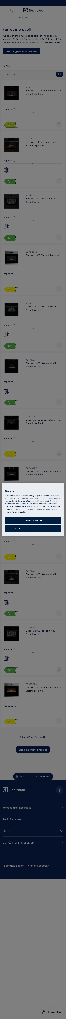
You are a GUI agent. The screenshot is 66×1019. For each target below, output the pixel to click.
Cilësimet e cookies (33, 520)
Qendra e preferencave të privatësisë (33, 529)
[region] (33, 509)
